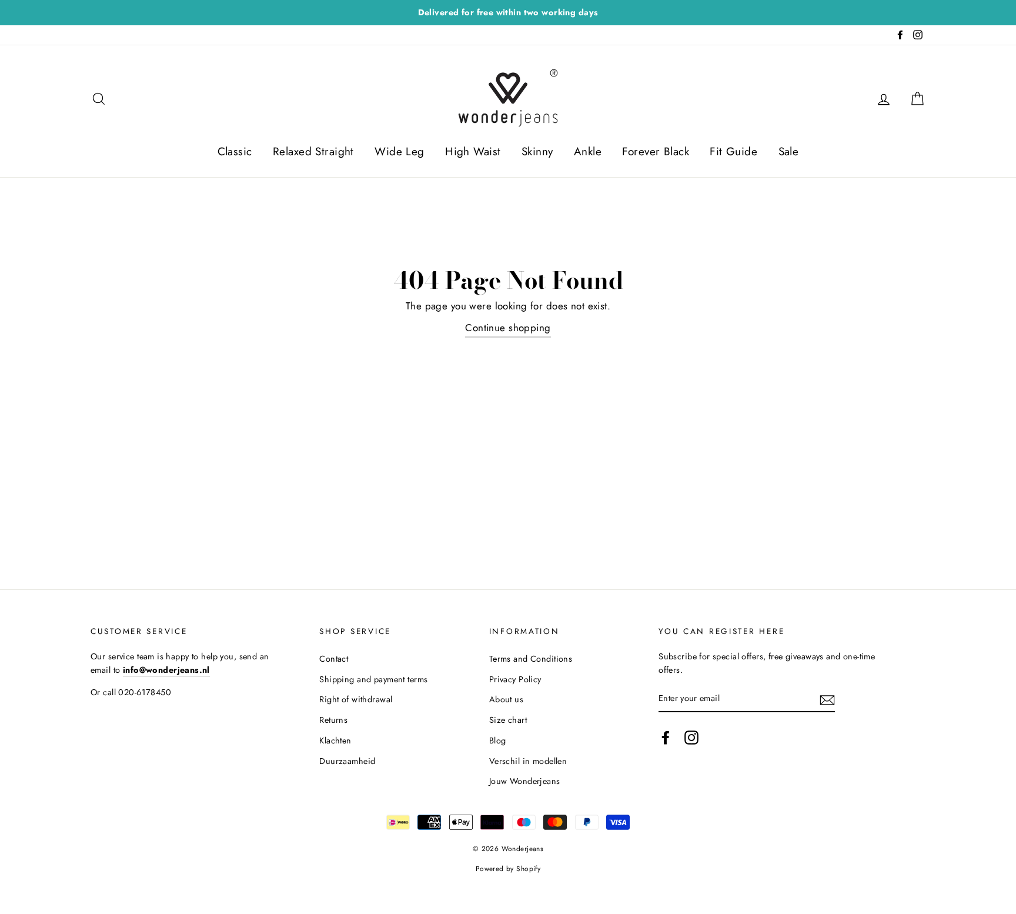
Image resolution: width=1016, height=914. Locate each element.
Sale (788, 151)
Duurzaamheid (347, 761)
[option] (508, 12)
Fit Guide (733, 151)
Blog (497, 740)
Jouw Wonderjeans (524, 781)
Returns (333, 720)
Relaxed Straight (313, 151)
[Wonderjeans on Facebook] (666, 737)
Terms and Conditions (531, 659)
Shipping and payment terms (373, 679)
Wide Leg (399, 151)
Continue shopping (507, 328)
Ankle (587, 151)
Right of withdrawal (355, 699)
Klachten (335, 740)
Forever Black (655, 151)
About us (506, 699)
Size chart (508, 720)
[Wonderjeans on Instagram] (691, 737)
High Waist (472, 151)
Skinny (537, 151)
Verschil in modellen (528, 761)
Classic (235, 151)
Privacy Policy (515, 679)
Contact (333, 659)
